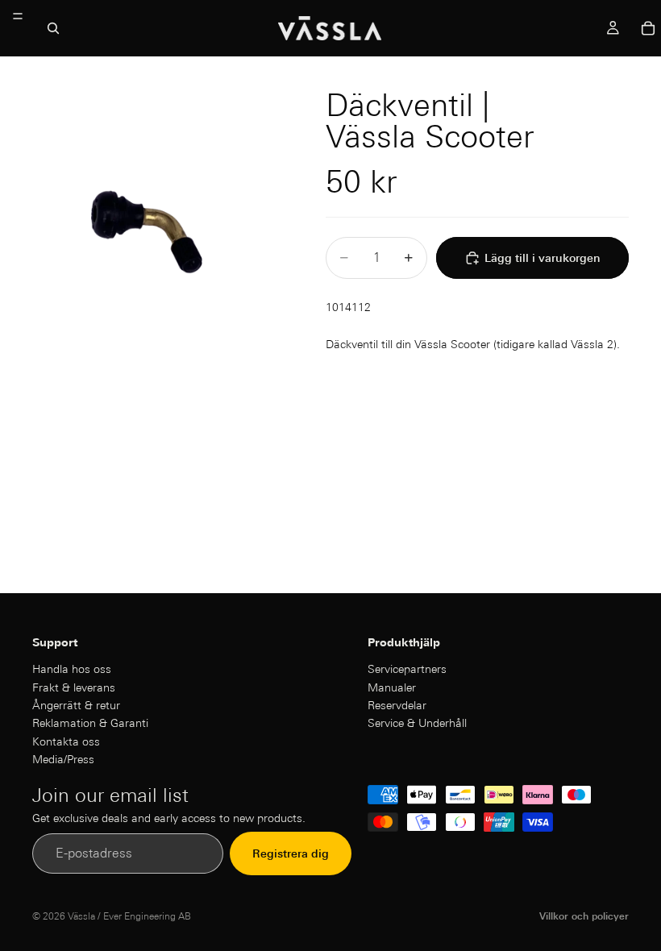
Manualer (392, 686)
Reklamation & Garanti (90, 722)
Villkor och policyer (584, 916)
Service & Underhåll (417, 722)
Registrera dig (290, 853)
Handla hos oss (71, 668)
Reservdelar (397, 705)
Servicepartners (407, 668)
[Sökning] (53, 28)
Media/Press (63, 759)
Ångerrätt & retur (76, 705)
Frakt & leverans (73, 686)
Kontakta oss (66, 741)
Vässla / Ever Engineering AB (129, 916)
